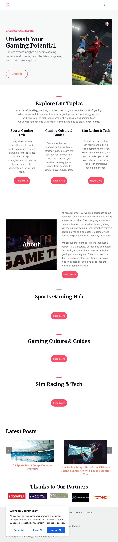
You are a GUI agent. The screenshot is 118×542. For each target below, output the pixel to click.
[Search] (105, 5)
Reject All (37, 530)
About (79, 513)
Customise (19, 530)
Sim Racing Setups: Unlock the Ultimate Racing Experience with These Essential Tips (85, 471)
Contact (90, 513)
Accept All (56, 530)
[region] (37, 521)
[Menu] (111, 5)
